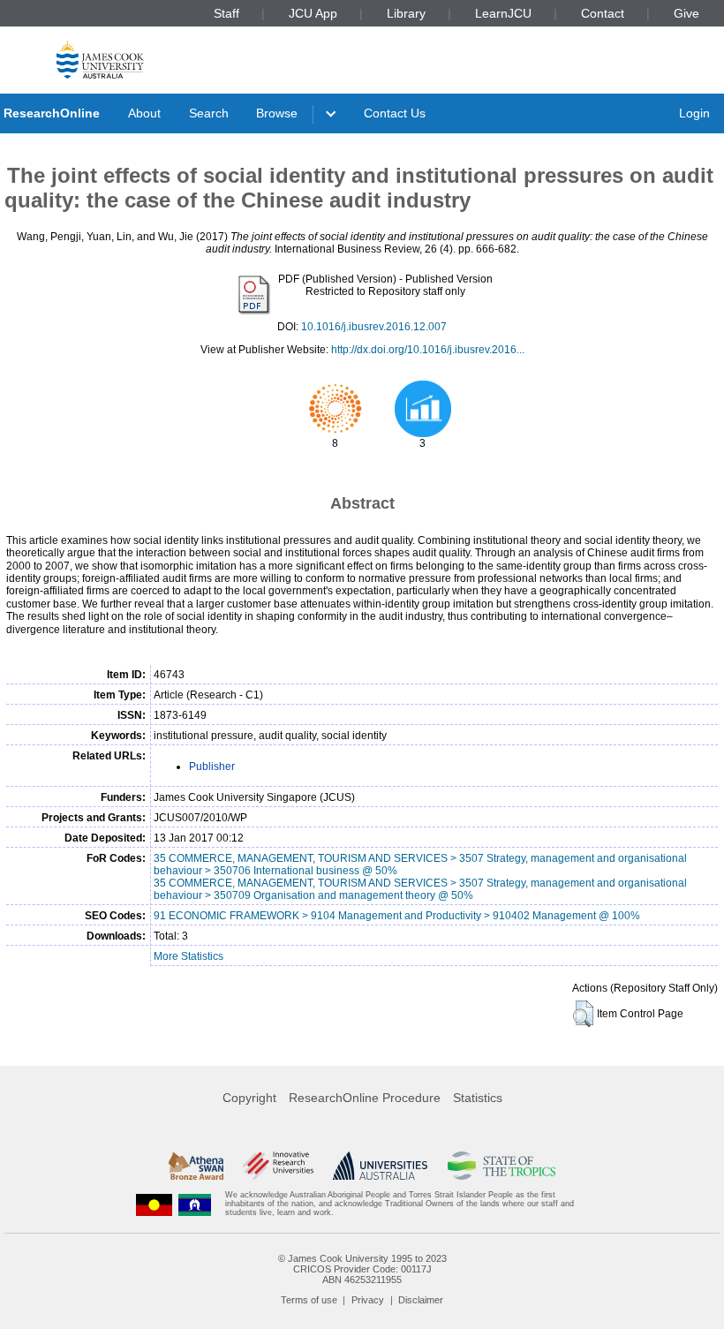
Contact (602, 13)
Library (406, 13)
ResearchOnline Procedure (365, 1098)
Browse (277, 113)
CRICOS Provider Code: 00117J (362, 1269)
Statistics (477, 1098)
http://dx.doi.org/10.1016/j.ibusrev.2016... (427, 350)
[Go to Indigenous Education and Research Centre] (154, 1204)
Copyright (249, 1098)
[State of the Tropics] (501, 1166)
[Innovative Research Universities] (278, 1166)
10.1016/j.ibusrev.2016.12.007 (374, 327)
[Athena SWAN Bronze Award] (196, 1166)
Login (694, 113)
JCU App (313, 13)
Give (686, 13)
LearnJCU (503, 13)
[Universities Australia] (380, 1166)
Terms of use (309, 1300)
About (144, 113)
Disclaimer (420, 1300)
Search (209, 113)
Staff (226, 13)
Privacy (367, 1300)
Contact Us (395, 113)
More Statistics (188, 956)
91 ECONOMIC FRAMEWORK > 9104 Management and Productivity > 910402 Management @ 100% (397, 916)
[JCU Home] (100, 59)
